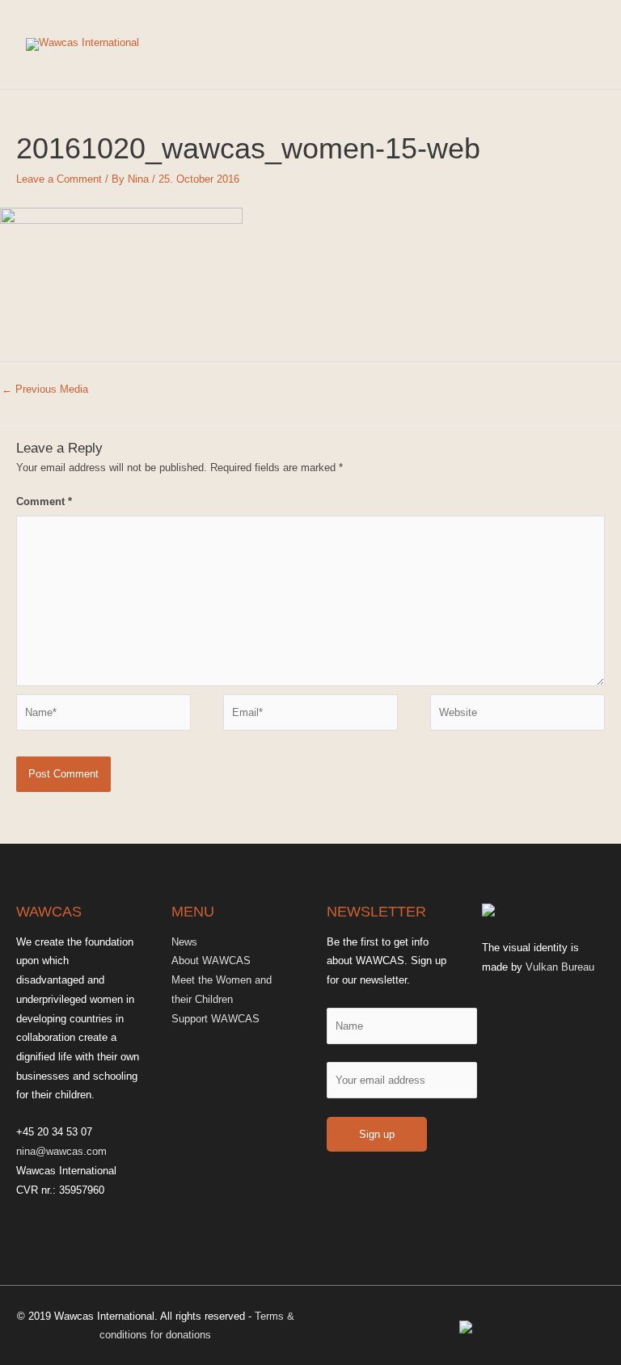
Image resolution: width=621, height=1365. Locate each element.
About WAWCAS (211, 960)
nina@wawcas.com (61, 1151)
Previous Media (45, 389)
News (184, 942)
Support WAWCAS (215, 1019)
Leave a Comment (59, 179)
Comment (44, 501)
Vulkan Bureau (560, 967)
